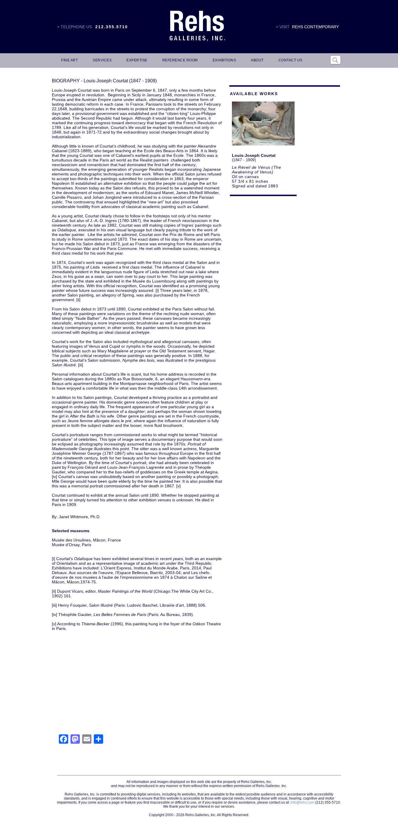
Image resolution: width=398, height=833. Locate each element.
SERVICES (102, 60)
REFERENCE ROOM (180, 60)
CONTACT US (290, 60)
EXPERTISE (136, 60)
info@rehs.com (302, 802)
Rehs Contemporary (315, 26)
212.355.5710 (111, 26)
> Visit (283, 26)
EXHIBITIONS (224, 60)
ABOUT (257, 60)
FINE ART (69, 60)
